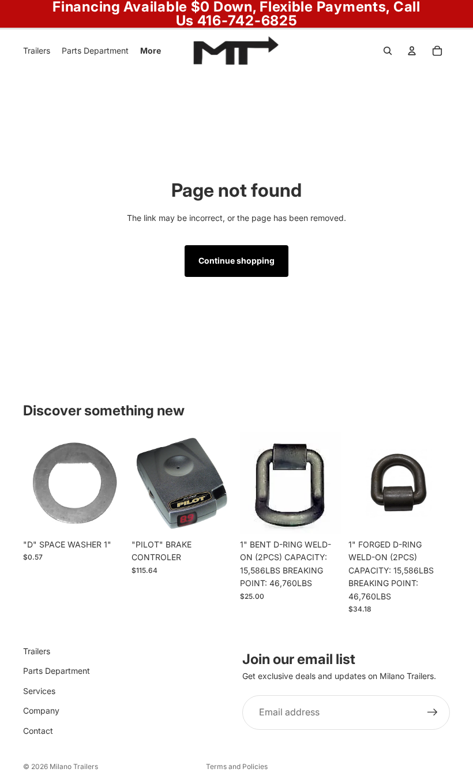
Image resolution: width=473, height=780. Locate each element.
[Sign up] (433, 712)
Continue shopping (236, 260)
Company (41, 710)
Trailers (36, 651)
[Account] (412, 50)
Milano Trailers (74, 766)
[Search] (387, 50)
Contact (38, 730)
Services (39, 691)
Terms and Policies (237, 766)
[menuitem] (150, 50)
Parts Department (56, 671)
